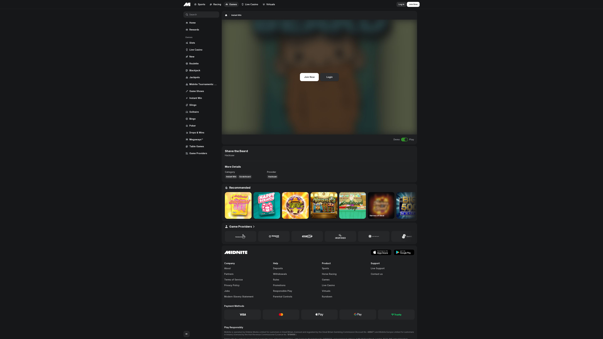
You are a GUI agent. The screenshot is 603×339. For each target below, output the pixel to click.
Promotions (279, 285)
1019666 (291, 334)
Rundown (327, 296)
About (227, 268)
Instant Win (231, 176)
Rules (276, 279)
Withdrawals (280, 274)
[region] (201, 170)
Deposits (278, 268)
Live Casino (328, 285)
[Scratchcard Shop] (352, 205)
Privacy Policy (231, 285)
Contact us (377, 274)
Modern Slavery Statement (238, 296)
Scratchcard (245, 176)
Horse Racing (329, 274)
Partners (229, 274)
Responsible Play (282, 291)
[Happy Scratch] (266, 205)
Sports (325, 268)
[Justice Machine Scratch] (295, 205)
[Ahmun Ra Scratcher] (324, 205)
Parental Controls (282, 296)
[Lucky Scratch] (238, 205)
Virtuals (326, 291)
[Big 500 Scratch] (409, 205)
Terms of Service (233, 279)
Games (326, 279)
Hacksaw (229, 155)
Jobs (227, 291)
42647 (370, 332)
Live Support (378, 268)
